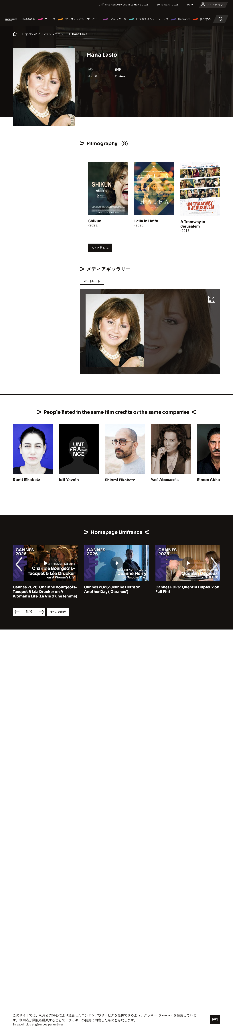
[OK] (215, 1019)
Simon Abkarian (212, 480)
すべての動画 (58, 611)
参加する (205, 19)
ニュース (50, 19)
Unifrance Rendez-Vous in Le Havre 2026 (123, 4)
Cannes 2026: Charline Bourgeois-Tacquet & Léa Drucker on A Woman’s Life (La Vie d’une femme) (45, 592)
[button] (211, 299)
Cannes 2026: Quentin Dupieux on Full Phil (187, 589)
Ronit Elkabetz (26, 480)
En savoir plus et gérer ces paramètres (38, 1024)
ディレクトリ (118, 19)
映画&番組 (29, 19)
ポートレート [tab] (92, 281)
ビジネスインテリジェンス (152, 19)
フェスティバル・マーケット (83, 19)
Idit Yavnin (69, 480)
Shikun (94, 221)
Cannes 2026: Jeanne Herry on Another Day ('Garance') (112, 589)
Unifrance (184, 19)
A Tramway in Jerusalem (192, 224)
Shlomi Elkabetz (120, 480)
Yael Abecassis (165, 480)
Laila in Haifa (146, 221)
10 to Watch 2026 (167, 4)
